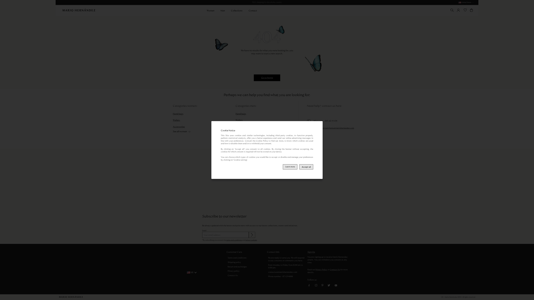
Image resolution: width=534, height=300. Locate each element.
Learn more (290, 167)
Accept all (306, 167)
